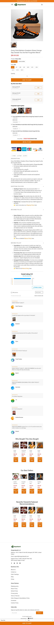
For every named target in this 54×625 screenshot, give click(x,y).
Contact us (13, 572)
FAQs (12, 576)
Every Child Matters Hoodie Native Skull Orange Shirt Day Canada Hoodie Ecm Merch (31, 124)
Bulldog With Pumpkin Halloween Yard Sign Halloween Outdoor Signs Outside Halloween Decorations (40, 482)
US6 (15, 64)
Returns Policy (27, 238)
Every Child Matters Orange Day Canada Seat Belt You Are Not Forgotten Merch (32, 451)
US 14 (17, 70)
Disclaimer (13, 600)
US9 (24, 67)
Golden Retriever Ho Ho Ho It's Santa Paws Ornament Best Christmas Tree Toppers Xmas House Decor (16, 482)
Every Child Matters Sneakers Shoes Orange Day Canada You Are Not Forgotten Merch (32, 116)
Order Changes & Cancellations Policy (20, 598)
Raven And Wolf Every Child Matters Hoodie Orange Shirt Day (26, 131)
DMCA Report (24, 618)
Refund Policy (25, 268)
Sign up (39, 612)
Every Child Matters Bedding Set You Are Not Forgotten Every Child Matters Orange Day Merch (40, 451)
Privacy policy (14, 593)
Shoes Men (18, 59)
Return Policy (14, 588)
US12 (37, 67)
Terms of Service (15, 595)
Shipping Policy (30, 205)
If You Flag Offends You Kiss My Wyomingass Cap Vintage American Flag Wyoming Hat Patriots (32, 482)
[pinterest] (20, 563)
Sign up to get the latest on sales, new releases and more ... (25, 610)
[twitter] (15, 563)
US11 (32, 67)
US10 (28, 67)
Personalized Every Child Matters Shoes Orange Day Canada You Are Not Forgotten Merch (24, 451)
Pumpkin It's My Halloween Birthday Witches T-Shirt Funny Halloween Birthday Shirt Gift (24, 482)
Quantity (13, 73)
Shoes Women (22, 61)
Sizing (12, 579)
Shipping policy (14, 586)
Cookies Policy (14, 603)
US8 (20, 67)
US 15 (22, 70)
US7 (16, 67)
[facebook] (12, 563)
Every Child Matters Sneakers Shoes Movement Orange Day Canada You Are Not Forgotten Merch (16, 451)
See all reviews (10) (27, 275)
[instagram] (18, 563)
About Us (13, 569)
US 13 (13, 70)
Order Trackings (15, 574)
